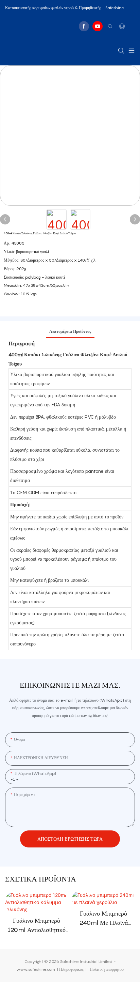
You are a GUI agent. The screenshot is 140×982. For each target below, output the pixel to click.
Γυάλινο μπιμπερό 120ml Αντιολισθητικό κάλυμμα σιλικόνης (36, 925)
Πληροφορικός (72, 969)
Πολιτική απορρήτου (106, 969)
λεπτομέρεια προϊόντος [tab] (70, 331)
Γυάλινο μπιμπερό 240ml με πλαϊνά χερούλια (103, 918)
